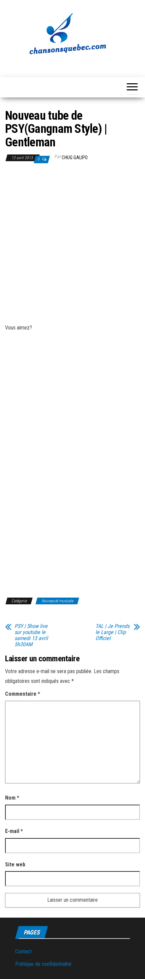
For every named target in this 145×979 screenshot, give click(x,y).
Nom (12, 798)
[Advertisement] (72, 244)
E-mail (14, 831)
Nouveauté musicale (57, 601)
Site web (15, 864)
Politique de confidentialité (43, 964)
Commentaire (22, 694)
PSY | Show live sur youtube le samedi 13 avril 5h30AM (31, 635)
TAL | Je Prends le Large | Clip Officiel (112, 632)
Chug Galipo (75, 157)
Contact (23, 951)
